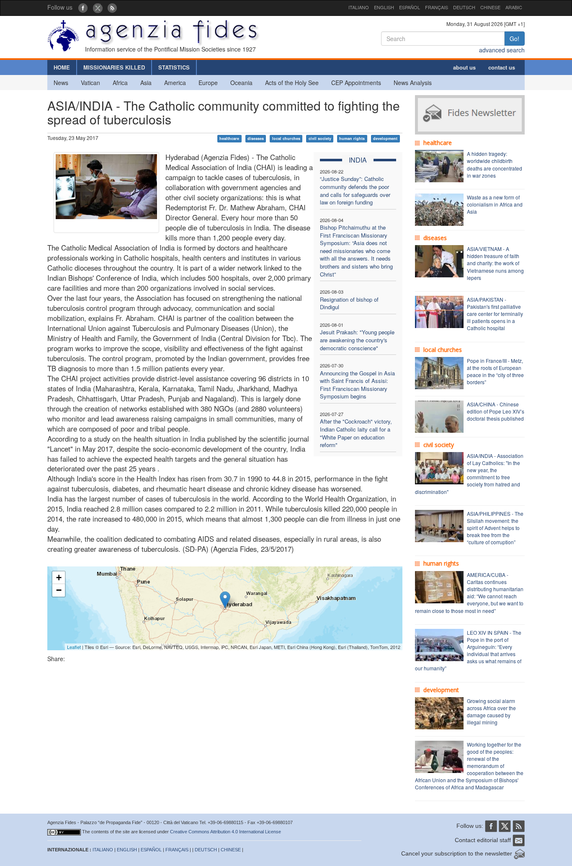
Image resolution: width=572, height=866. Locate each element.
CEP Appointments (356, 82)
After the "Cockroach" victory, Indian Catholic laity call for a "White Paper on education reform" (356, 433)
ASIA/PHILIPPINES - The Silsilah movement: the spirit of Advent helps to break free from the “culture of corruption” (495, 528)
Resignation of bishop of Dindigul (349, 303)
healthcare (229, 138)
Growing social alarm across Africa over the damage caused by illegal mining (491, 711)
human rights (352, 138)
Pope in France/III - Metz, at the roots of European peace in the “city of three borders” (495, 371)
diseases (255, 138)
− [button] (59, 590)
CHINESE (490, 7)
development (385, 138)
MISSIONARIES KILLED (114, 67)
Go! (514, 38)
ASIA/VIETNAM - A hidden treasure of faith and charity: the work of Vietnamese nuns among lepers (495, 263)
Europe (208, 82)
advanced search (502, 50)
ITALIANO (358, 7)
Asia (146, 82)
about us (464, 67)
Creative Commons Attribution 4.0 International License (225, 831)
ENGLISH (384, 7)
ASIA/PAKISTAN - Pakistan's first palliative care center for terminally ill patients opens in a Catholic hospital (495, 314)
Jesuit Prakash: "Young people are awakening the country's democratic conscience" (357, 340)
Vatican (90, 82)
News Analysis (413, 82)
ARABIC (513, 7)
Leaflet (74, 647)
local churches (286, 138)
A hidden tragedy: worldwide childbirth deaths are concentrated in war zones (494, 164)
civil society (320, 138)
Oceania (241, 82)
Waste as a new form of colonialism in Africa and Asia (495, 204)
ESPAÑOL (409, 7)
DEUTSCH (464, 7)
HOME (62, 67)
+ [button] (59, 577)
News (61, 82)
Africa (120, 82)
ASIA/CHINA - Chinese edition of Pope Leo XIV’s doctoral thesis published (495, 411)
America (175, 82)
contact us (501, 67)
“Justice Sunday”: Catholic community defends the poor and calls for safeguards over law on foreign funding (355, 190)
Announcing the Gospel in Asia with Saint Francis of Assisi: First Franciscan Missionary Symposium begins (357, 385)
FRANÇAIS (436, 7)
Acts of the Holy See (292, 82)
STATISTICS (174, 67)
